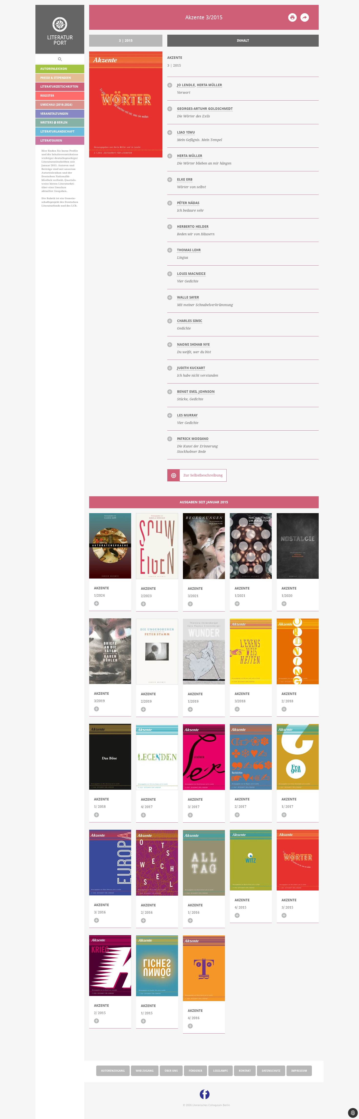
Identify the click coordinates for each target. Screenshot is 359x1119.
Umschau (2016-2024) (56, 105)
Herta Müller (209, 85)
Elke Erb (184, 179)
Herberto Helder (193, 226)
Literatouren (51, 140)
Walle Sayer (188, 297)
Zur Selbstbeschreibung (203, 475)
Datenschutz (271, 1070)
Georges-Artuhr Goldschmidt (205, 108)
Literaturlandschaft (57, 131)
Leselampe (220, 1070)
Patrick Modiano (193, 438)
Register (47, 95)
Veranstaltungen (54, 114)
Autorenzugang (113, 1070)
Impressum (299, 1070)
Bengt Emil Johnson (196, 391)
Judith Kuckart (191, 367)
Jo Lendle (186, 85)
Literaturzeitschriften (59, 86)
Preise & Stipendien (55, 78)
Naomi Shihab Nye (193, 344)
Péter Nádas (188, 202)
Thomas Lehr (189, 250)
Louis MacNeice (191, 273)
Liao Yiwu (186, 132)
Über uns (171, 1070)
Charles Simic (189, 320)
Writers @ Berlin (53, 122)
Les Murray (187, 415)
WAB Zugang (145, 1070)
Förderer (195, 1070)
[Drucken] (292, 17)
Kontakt (245, 1070)
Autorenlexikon (53, 69)
